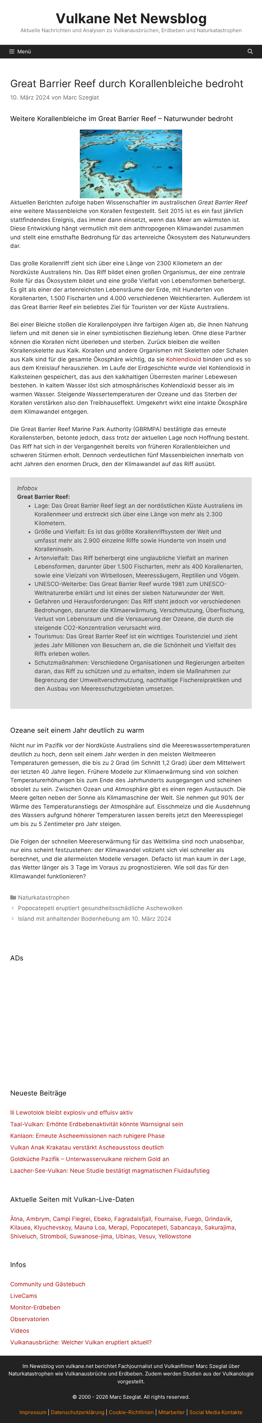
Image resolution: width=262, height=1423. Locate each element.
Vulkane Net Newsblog (131, 18)
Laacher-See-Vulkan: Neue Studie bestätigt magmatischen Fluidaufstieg (109, 1170)
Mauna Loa (89, 1227)
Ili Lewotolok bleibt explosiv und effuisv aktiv (71, 1112)
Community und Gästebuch (47, 1284)
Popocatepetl (149, 1227)
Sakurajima (219, 1227)
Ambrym (37, 1218)
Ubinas (125, 1236)
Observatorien (29, 1319)
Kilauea (20, 1227)
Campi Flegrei (71, 1218)
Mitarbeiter (171, 1412)
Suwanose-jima (91, 1236)
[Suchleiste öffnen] (250, 51)
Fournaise (168, 1218)
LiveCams (23, 1295)
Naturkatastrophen (44, 897)
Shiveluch (23, 1236)
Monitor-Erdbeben (35, 1307)
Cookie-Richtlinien (131, 1412)
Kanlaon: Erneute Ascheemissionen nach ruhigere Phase (87, 1135)
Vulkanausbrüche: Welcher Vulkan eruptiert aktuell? (81, 1342)
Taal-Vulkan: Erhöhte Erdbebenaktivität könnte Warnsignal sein (96, 1124)
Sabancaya (185, 1227)
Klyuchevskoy (52, 1227)
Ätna (16, 1218)
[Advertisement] (131, 1021)
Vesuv (147, 1236)
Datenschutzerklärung (77, 1412)
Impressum (32, 1412)
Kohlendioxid (183, 359)
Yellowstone (174, 1236)
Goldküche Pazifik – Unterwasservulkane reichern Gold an (89, 1159)
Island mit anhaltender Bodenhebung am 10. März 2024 (94, 918)
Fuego (193, 1218)
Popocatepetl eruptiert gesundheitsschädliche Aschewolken (100, 908)
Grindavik (218, 1218)
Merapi (117, 1227)
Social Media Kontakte (216, 1412)
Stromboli (53, 1236)
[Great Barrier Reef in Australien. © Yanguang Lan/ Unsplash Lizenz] (131, 164)
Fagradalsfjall (132, 1218)
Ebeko (102, 1218)
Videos (19, 1330)
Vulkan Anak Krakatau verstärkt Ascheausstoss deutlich (87, 1147)
